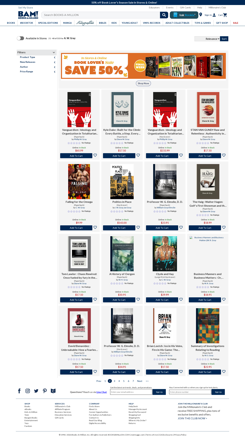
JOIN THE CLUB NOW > (192, 418)
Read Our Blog (95, 420)
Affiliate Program (62, 409)
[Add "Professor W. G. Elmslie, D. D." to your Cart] (165, 227)
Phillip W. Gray (80, 139)
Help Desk (133, 406)
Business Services (63, 412)
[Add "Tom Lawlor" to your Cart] (79, 299)
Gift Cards (185, 7)
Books (27, 406)
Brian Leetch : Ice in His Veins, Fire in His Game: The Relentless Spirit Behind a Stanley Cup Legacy (165, 348)
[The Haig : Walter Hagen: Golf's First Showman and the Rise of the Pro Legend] (207, 181)
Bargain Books (30, 417)
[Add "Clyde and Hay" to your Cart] (165, 299)
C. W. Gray (80, 207)
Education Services (63, 415)
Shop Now (143, 83)
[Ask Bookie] (184, 15)
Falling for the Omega (79, 201)
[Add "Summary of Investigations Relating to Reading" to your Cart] (208, 372)
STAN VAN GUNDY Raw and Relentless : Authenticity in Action (208, 131)
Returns (132, 423)
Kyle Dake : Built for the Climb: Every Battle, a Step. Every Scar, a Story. (122, 131)
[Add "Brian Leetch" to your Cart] (165, 372)
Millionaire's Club (217, 7)
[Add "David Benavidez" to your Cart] (79, 372)
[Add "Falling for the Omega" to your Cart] (79, 227)
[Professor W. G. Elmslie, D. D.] (164, 181)
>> (147, 381)
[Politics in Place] (122, 181)
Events (170, 7)
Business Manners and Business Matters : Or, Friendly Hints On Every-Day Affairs (207, 276)
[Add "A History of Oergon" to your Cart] (122, 299)
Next (139, 381)
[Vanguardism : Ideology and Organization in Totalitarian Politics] (79, 109)
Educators (154, 7)
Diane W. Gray (123, 139)
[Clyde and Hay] (165, 253)
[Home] (27, 15)
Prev (98, 381)
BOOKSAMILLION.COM (119, 434)
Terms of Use (152, 434)
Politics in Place (122, 201)
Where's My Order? (137, 420)
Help (199, 7)
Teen (26, 415)
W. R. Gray (208, 283)
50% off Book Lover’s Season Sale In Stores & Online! (124, 2)
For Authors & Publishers (100, 415)
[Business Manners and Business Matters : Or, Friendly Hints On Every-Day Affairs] (208, 253)
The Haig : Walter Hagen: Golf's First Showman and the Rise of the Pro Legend (208, 203)
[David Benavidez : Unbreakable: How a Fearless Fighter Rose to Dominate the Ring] (79, 325)
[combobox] (107, 15)
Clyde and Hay (165, 273)
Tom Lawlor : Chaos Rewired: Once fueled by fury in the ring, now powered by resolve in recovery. (79, 276)
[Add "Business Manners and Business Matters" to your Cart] (208, 299)
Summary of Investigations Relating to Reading (207, 347)
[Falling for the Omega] (79, 181)
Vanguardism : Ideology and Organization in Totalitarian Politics (79, 131)
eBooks (27, 409)
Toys (26, 423)
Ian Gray (127, 207)
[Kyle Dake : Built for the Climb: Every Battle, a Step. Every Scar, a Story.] (122, 109)
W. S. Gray (208, 355)
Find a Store (94, 406)
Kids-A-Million (30, 412)
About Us (93, 409)
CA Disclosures (166, 434)
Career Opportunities (98, 412)
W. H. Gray (123, 279)
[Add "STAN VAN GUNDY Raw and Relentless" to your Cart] (208, 155)
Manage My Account (138, 409)
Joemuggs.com (137, 434)
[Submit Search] (164, 15)
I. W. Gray (119, 207)
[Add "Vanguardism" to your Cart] (79, 155)
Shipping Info (134, 417)
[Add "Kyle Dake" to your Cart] (122, 155)
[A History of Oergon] (122, 253)
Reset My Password (137, 412)
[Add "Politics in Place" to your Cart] (122, 227)
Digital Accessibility (97, 423)
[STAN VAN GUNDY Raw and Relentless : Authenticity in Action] (207, 109)
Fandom (28, 426)
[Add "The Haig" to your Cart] (208, 227)
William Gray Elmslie (166, 207)
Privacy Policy (180, 434)
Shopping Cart (135, 415)
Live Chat (101, 392)
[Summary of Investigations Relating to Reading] (207, 325)
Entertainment (31, 420)
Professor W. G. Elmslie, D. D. (165, 201)
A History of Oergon (122, 273)
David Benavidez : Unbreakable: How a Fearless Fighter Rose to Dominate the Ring (79, 348)
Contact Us (94, 417)
